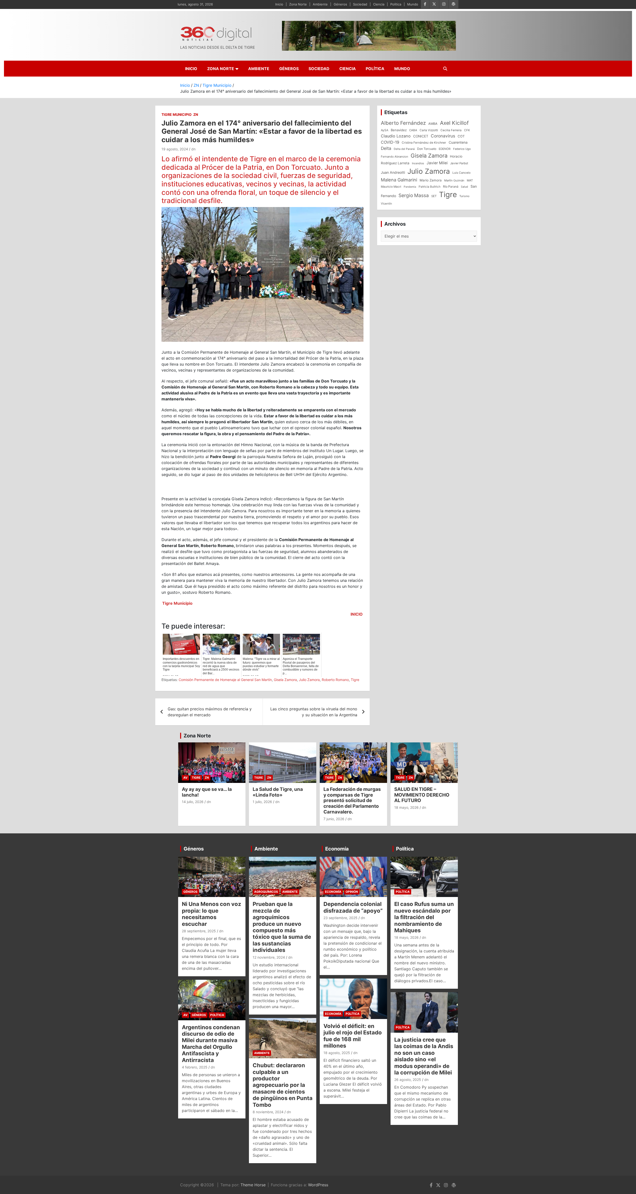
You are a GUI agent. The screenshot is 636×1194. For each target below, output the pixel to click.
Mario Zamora (431, 180)
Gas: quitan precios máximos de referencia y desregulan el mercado (210, 711)
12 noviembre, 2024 (269, 957)
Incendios (418, 163)
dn (193, 149)
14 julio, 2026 (192, 802)
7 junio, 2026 (333, 819)
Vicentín (386, 203)
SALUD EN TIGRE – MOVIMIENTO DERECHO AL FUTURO (421, 795)
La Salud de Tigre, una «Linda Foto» (278, 792)
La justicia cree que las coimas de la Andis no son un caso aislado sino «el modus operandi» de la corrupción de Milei (423, 1056)
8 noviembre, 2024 (268, 1112)
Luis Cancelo (461, 172)
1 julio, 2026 (262, 802)
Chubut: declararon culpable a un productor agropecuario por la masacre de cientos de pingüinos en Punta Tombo (283, 1085)
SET (434, 196)
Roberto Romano (335, 680)
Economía (337, 849)
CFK (467, 130)
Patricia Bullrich (429, 186)
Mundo (412, 4)
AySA (384, 130)
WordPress (318, 1184)
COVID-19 (390, 142)
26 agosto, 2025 (407, 1079)
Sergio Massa (413, 195)
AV (185, 777)
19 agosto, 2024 (174, 149)
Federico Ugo (462, 149)
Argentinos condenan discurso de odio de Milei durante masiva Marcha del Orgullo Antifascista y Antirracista (211, 1043)
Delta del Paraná (404, 149)
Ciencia (378, 4)
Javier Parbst (459, 163)
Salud (464, 186)
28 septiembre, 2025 (199, 931)
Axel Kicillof (454, 123)
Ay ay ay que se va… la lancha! (207, 792)
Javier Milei (437, 163)
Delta (386, 148)
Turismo (464, 196)
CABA (413, 130)
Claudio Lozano (396, 135)
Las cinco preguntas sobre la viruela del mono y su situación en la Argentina (313, 711)
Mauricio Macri (391, 186)
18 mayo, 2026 (406, 807)
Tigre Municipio (176, 114)
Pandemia (410, 186)
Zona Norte (298, 4)
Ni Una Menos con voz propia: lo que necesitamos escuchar (211, 914)
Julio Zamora (309, 680)
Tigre (355, 680)
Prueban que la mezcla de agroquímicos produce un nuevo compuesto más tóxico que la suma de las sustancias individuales (282, 927)
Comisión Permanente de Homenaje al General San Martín (225, 680)
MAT (470, 180)
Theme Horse (253, 1184)
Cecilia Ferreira (451, 130)
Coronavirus (443, 135)
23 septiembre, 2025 (340, 918)
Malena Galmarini (399, 179)
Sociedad (360, 4)
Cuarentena (458, 142)
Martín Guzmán (454, 180)
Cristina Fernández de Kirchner (424, 142)
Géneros (340, 4)
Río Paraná (450, 186)
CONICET (420, 136)
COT (461, 136)
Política (395, 4)
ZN (195, 114)
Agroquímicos (266, 892)
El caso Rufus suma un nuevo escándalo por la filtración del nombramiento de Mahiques (424, 917)
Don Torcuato (426, 149)
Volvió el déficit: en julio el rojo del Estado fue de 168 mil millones (352, 1036)
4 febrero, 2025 (194, 1067)
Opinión (352, 892)
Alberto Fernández (403, 123)
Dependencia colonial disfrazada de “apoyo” (353, 907)
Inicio (279, 4)
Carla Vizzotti (429, 130)
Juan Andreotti (393, 172)
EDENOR (445, 149)
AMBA (432, 124)
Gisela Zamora (285, 680)
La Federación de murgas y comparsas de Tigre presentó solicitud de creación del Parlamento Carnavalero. (352, 800)
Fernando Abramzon (394, 156)
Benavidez (399, 130)
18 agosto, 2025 (336, 1053)
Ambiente (320, 4)
